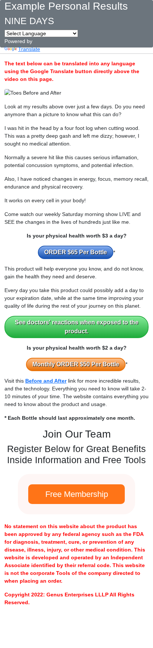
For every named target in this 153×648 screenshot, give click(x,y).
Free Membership (76, 494)
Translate (29, 49)
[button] (75, 252)
